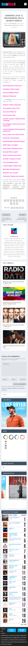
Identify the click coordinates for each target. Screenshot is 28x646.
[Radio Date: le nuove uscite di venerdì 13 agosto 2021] (14, 273)
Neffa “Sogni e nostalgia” (10, 145)
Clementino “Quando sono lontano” (13, 176)
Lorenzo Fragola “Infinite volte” (12, 166)
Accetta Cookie (11, 630)
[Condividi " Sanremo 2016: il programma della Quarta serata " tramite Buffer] (23, 200)
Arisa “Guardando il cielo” (10, 162)
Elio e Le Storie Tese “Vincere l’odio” (13, 134)
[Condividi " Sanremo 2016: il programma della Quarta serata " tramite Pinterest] (17, 200)
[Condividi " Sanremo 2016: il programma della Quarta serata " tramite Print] (17, 203)
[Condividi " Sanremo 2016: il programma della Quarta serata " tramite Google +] (11, 200)
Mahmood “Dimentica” (10, 96)
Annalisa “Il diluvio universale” (12, 105)
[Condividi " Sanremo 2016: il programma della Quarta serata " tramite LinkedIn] (20, 200)
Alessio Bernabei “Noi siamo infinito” (14, 141)
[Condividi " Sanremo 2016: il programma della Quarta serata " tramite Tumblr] (14, 200)
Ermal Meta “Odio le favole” (11, 89)
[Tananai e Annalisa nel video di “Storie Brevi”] (14, 337)
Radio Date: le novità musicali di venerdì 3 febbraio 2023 (12, 303)
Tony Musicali (12, 23)
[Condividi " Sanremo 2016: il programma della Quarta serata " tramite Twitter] (8, 200)
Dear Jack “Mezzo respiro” (10, 152)
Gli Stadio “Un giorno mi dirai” (12, 159)
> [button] (3, 506)
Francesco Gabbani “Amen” (11, 92)
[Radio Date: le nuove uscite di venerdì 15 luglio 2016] (14, 315)
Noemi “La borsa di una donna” (12, 155)
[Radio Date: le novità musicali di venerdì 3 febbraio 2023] (14, 293)
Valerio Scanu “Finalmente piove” (13, 148)
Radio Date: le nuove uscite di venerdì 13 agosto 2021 (13, 282)
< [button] (3, 503)
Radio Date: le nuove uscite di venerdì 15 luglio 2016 (13, 325)
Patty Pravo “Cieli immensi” (11, 138)
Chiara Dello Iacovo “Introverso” (12, 86)
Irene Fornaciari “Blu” (9, 115)
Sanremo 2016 (16, 25)
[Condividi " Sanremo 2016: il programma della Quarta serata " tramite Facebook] (5, 200)
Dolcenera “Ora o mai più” (10, 173)
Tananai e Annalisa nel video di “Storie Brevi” (14, 346)
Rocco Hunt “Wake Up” (9, 112)
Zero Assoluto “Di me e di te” (11, 108)
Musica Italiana (8, 25)
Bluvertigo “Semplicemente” (11, 169)
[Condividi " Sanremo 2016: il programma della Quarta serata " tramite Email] (14, 203)
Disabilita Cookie (22, 630)
